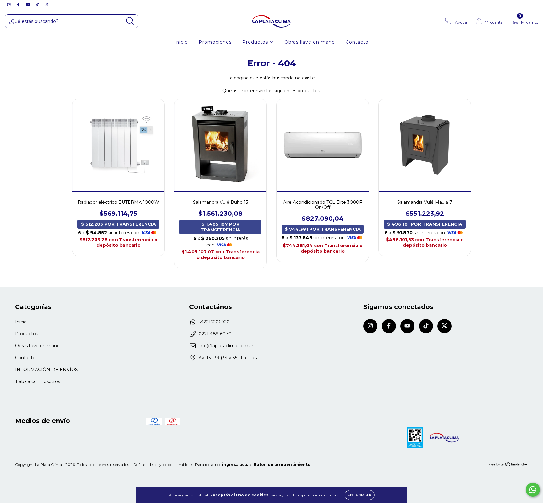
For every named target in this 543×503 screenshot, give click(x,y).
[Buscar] (130, 21)
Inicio (181, 42)
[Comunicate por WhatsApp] (533, 490)
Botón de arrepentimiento (282, 464)
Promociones (215, 42)
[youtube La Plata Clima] (28, 4)
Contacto (357, 42)
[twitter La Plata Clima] (47, 4)
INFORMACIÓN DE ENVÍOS (46, 369)
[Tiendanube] (508, 465)
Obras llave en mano (309, 42)
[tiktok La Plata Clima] (38, 4)
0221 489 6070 (215, 334)
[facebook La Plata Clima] (19, 4)
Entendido (360, 495)
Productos (256, 42)
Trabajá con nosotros (37, 381)
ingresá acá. (235, 464)
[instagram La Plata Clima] (9, 4)
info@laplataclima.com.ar (226, 346)
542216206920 (214, 322)
